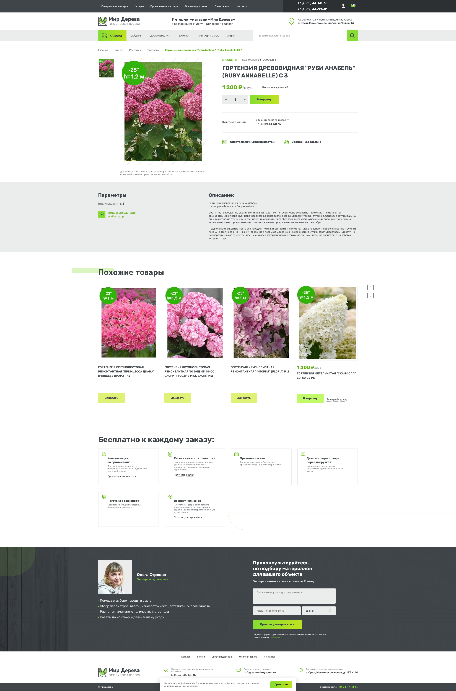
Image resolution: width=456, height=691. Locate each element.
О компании (222, 6)
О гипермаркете (248, 656)
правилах (193, 686)
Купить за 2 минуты (234, 122)
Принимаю (281, 684)
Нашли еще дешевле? (275, 87)
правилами (275, 637)
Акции (231, 35)
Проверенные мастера (164, 6)
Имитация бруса (208, 35)
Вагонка (184, 35)
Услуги (140, 6)
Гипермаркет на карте (114, 6)
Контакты (242, 6)
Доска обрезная (160, 35)
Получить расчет (184, 474)
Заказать (111, 398)
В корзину (310, 398)
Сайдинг (136, 35)
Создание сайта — (329, 687)
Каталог (116, 35)
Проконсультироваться (121, 476)
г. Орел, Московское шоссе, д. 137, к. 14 (326, 23)
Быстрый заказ (337, 399)
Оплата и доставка (196, 6)
